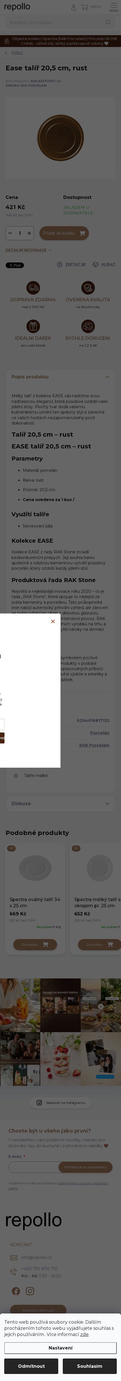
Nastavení (61, 1348)
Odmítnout (31, 1366)
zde (84, 1334)
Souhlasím (89, 1366)
